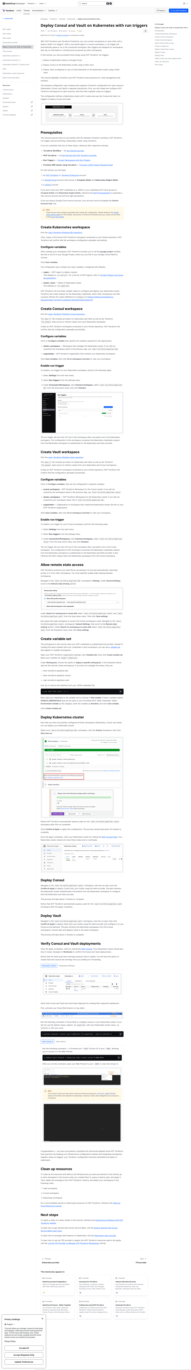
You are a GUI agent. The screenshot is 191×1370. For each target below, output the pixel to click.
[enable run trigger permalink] (66, 366)
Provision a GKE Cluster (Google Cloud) (96, 165)
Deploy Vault (159, 55)
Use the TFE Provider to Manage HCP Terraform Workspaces (73, 1243)
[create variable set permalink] (73, 639)
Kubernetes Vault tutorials (105, 1235)
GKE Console (86, 949)
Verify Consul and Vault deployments (168, 58)
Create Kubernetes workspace (166, 34)
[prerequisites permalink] (64, 132)
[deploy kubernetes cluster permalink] (86, 717)
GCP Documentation (102, 193)
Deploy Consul (160, 52)
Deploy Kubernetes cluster (164, 49)
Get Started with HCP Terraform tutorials (79, 155)
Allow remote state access (164, 43)
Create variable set (162, 46)
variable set (115, 647)
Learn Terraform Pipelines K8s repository (65, 232)
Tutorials (62, 19)
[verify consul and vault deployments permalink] (103, 944)
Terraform (53, 19)
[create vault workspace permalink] (81, 452)
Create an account (62, 35)
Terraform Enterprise (70, 175)
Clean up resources (162, 61)
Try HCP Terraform (180, 10)
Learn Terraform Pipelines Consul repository (66, 314)
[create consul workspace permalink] (84, 309)
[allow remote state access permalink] (85, 565)
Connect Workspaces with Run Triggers (73, 160)
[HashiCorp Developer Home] (14, 3)
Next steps (159, 65)
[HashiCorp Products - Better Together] (58, 1308)
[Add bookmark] (145, 31)
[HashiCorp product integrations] (58, 1285)
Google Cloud (50, 180)
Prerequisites (159, 31)
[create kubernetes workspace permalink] (92, 227)
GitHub (48, 185)
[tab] (49, 966)
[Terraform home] (8, 10)
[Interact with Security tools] (131, 1285)
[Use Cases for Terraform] (94, 1285)
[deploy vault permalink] (63, 916)
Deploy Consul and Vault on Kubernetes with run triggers (172, 28)
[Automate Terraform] (131, 1308)
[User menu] (185, 4)
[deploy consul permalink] (66, 880)
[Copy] (120, 691)
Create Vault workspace (163, 40)
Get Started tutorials (75, 151)
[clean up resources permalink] (74, 1169)
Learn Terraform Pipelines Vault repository (65, 457)
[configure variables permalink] (68, 247)
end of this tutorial (57, 217)
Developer (44, 19)
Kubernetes (71, 19)
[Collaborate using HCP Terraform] (94, 1308)
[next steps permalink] (60, 1215)
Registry (162, 10)
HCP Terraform (52, 175)
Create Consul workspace (164, 37)
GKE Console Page (109, 837)
